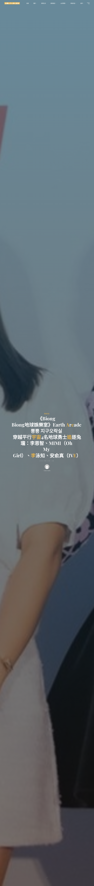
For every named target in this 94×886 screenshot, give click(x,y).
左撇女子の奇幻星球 (12, 3)
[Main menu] (88, 3)
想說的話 (46, 413)
